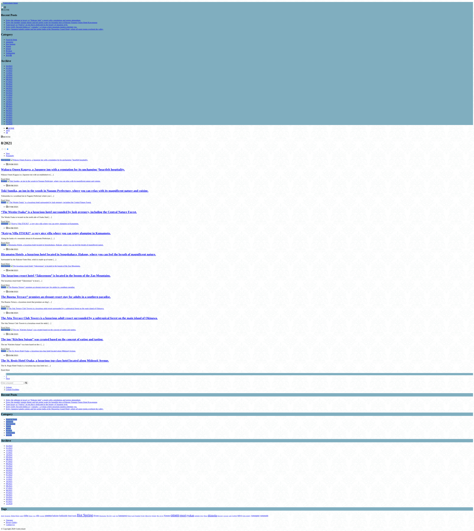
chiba (26, 515)
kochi (133, 516)
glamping (9, 42)
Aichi (2, 516)
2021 (8, 130)
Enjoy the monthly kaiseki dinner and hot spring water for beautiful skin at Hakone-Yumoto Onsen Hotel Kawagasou (51, 22)
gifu (37, 516)
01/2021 (9, 122)
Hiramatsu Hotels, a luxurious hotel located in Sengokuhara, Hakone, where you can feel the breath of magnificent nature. (78, 254)
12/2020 (9, 124)
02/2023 (9, 66)
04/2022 (9, 88)
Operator (9, 520)
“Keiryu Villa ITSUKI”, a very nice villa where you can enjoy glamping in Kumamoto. (56, 233)
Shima (205, 516)
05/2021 (9, 113)
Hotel (70, 516)
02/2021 (9, 119)
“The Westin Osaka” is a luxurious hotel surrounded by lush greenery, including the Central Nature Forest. (69, 212)
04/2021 (9, 115)
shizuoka (212, 515)
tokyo (239, 516)
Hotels (8, 46)
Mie (158, 516)
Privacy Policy (11, 522)
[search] (26, 383)
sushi (230, 516)
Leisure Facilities (12, 389)
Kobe (129, 516)
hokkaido (63, 515)
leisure (8, 49)
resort (183, 515)
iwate (113, 516)
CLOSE (6, 10)
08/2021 (9, 106)
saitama (197, 516)
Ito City (109, 516)
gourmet (42, 516)
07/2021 (9, 108)
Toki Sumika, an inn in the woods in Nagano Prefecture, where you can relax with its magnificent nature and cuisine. (74, 190)
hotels (74, 516)
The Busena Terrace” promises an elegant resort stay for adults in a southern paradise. (56, 296)
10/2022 (9, 75)
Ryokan (9, 51)
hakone (55, 515)
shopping (220, 516)
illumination (102, 516)
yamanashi (264, 516)
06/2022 (9, 84)
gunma (48, 515)
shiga (201, 516)
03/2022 (9, 90)
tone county (246, 516)
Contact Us (10, 525)
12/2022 (9, 70)
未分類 (9, 55)
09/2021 (9, 104)
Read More (5, 179)
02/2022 (9, 93)
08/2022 (9, 79)
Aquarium (7, 516)
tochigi (234, 516)
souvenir (225, 516)
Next (8, 378)
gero (34, 516)
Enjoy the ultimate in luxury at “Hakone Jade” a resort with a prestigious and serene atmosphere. (43, 20)
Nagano (167, 516)
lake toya (148, 516)
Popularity (10, 156)
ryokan (190, 515)
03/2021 (9, 117)
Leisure (9, 387)
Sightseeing (10, 53)
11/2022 (9, 73)
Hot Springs (10, 44)
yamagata (255, 515)
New (8, 153)
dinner (31, 516)
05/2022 (9, 86)
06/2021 (9, 110)
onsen (175, 515)
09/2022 (9, 77)
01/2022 (9, 95)
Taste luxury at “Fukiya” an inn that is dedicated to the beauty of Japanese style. (37, 25)
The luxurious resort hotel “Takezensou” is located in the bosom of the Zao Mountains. (55, 275)
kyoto (143, 516)
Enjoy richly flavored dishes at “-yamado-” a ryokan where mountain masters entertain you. (41, 27)
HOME (11, 128)
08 (7, 133)
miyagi (161, 516)
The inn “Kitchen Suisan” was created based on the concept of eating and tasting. (52, 339)
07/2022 (9, 82)
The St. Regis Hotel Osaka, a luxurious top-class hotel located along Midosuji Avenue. (55, 360)
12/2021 (9, 97)
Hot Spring (85, 515)
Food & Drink (11, 40)
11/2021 (9, 99)
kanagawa (122, 515)
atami (21, 516)
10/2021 (9, 102)
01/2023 (9, 68)
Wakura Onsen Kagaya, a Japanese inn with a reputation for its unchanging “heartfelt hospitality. (63, 169)
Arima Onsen (15, 516)
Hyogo (96, 516)
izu (117, 516)
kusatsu (137, 516)
